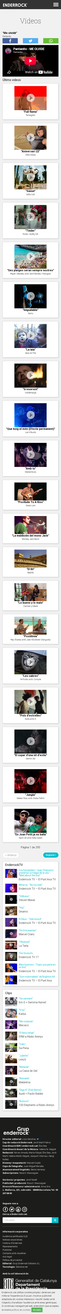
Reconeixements (10, 1246)
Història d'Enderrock (12, 1243)
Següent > (51, 855)
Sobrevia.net (22, 1267)
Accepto (37, 1310)
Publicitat (7, 1250)
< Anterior (11, 855)
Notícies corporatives (12, 1239)
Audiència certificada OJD (15, 1236)
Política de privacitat (12, 1260)
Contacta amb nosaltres (14, 1253)
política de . (21, 1309)
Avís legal (7, 1256)
